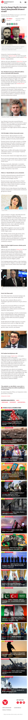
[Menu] (25, 2)
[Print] (16, 24)
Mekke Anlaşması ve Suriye (12, 637)
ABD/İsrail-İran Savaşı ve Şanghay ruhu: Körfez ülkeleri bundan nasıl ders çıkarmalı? (13, 566)
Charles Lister (14, 356)
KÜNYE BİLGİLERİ (6, 707)
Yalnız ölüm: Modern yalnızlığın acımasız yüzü (13, 513)
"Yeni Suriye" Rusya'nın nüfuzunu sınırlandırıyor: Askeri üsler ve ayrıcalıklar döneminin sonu (14, 619)
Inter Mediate (13, 402)
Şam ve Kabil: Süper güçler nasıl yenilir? (12, 530)
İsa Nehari (9, 18)
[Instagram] (24, 702)
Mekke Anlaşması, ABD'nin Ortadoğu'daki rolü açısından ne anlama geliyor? (13, 601)
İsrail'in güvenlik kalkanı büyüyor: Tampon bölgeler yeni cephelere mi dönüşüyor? (13, 441)
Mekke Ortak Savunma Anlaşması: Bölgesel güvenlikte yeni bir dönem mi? (13, 583)
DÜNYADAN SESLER (9, 427)
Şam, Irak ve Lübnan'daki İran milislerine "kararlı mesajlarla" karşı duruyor (13, 655)
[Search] (20, 2)
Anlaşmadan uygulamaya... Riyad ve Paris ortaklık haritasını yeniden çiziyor (12, 459)
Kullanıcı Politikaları (6, 709)
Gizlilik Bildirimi (17, 707)
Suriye (17, 400)
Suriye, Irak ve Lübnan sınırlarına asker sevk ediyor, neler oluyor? (13, 672)
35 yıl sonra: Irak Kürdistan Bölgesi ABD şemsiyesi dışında (12, 423)
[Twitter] (21, 702)
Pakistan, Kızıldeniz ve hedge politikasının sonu (13, 691)
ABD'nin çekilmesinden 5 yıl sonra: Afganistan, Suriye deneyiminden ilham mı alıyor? (13, 494)
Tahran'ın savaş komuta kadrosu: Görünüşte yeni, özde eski (12, 548)
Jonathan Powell (20, 83)
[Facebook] (18, 702)
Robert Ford (19, 61)
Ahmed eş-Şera (12, 55)
